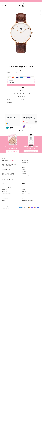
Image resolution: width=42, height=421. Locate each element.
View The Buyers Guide (12, 151)
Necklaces (24, 173)
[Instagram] (4, 179)
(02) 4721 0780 (11, 160)
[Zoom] (40, 11)
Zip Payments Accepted (6, 196)
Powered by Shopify (6, 208)
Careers (23, 189)
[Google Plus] (14, 179)
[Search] (37, 5)
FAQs (23, 198)
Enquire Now (21, 90)
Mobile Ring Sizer (5, 185)
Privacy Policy (4, 191)
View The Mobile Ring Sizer (31, 151)
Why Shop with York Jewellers (27, 200)
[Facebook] (2, 179)
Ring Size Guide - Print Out (6, 187)
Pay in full (11, 80)
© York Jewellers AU (6, 206)
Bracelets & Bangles (26, 175)
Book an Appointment (26, 193)
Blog (23, 185)
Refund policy (4, 200)
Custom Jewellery (25, 165)
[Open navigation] (2, 5)
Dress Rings (24, 164)
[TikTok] (12, 179)
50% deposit (12, 82)
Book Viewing (22, 96)
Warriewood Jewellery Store (27, 196)
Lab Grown (24, 171)
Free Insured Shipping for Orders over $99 (23, 93)
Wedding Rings (25, 162)
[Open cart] (39, 5)
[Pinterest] (7, 179)
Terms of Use (4, 189)
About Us (24, 187)
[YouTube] (9, 179)
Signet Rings (24, 176)
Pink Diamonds (25, 167)
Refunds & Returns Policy (6, 193)
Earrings (23, 169)
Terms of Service (5, 198)
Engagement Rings (25, 160)
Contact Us (24, 191)
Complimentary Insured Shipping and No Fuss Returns (21, 1)
